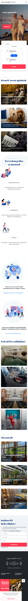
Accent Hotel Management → (14, 333)
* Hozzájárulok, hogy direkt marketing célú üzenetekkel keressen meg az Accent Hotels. (14, 528)
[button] (1, 24)
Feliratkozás (14, 544)
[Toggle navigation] (26, 2)
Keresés (14, 66)
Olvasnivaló (7, 437)
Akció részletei (10, 598)
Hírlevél (14, 237)
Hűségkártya (14, 210)
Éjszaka (14, 56)
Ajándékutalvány (14, 182)
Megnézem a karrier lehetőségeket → (14, 293)
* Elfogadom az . (11, 530)
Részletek (7, 29)
